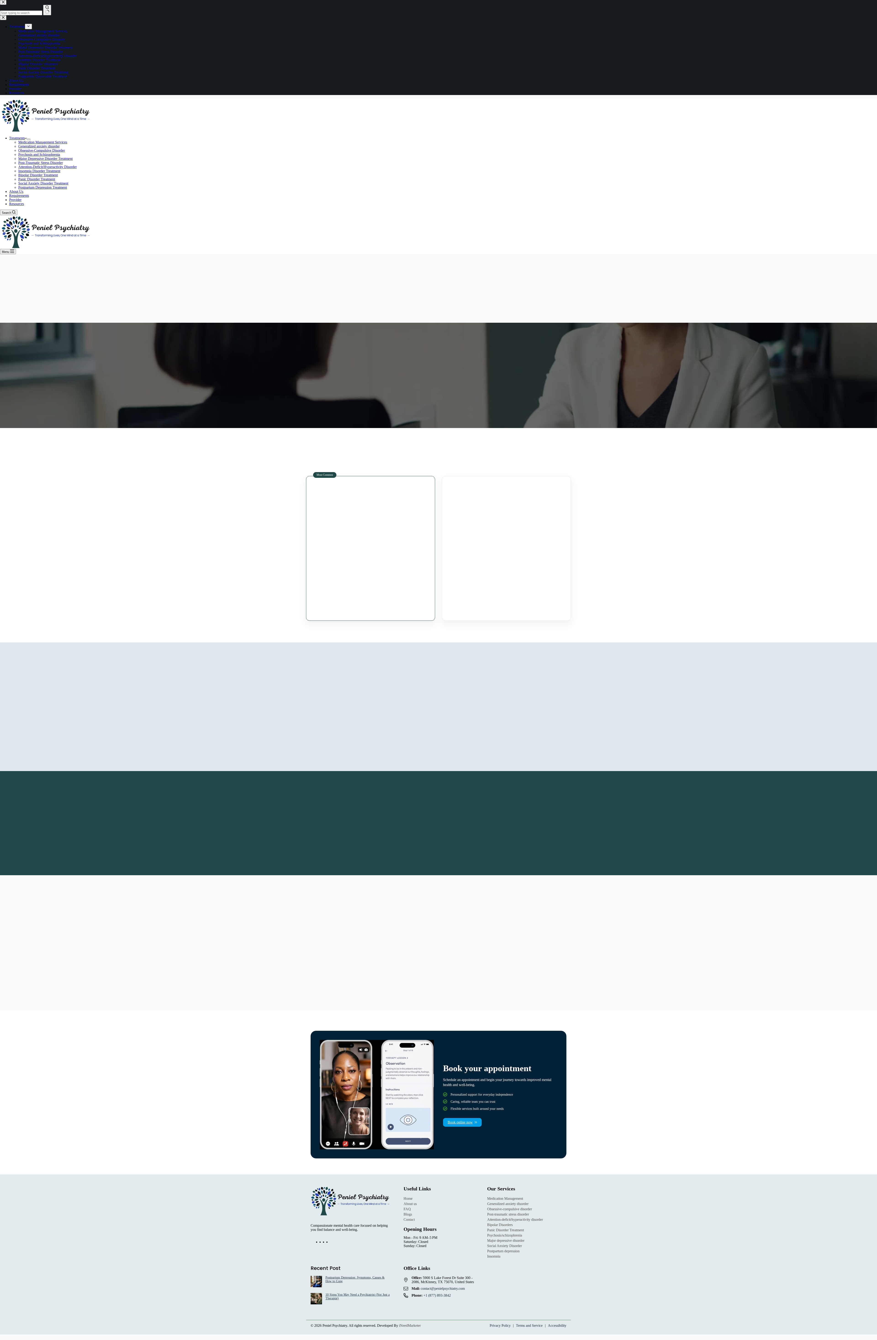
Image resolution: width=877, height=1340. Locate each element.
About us (410, 1204)
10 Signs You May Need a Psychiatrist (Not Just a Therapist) (357, 1296)
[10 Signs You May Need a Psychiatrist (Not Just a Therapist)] (316, 1299)
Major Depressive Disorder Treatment (45, 159)
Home (408, 1198)
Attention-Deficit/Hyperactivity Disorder (47, 167)
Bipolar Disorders (500, 1225)
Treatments (17, 138)
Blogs (408, 1214)
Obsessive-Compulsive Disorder (41, 150)
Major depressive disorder (505, 1240)
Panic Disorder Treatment (36, 179)
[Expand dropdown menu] (28, 139)
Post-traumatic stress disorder (508, 1214)
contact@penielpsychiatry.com (443, 1288)
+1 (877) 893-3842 (437, 1295)
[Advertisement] (438, 288)
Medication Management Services (42, 142)
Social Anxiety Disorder (504, 1246)
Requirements (19, 196)
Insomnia (493, 1256)
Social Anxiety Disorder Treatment (43, 183)
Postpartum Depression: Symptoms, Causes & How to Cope (355, 1279)
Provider (15, 200)
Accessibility (557, 1325)
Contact (409, 1219)
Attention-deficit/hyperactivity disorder (515, 1219)
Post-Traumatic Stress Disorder (40, 163)
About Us (16, 191)
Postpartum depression (503, 1251)
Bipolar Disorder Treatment (38, 175)
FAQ (407, 1209)
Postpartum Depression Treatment (42, 187)
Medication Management (505, 1198)
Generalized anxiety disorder (39, 146)
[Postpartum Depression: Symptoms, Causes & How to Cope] (316, 1282)
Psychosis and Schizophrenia (39, 154)
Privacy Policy (500, 1325)
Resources (16, 204)
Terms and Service (529, 1325)
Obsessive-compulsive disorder (509, 1209)
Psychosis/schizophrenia (504, 1235)
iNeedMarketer (410, 1325)
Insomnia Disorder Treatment (39, 171)
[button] (438, 953)
